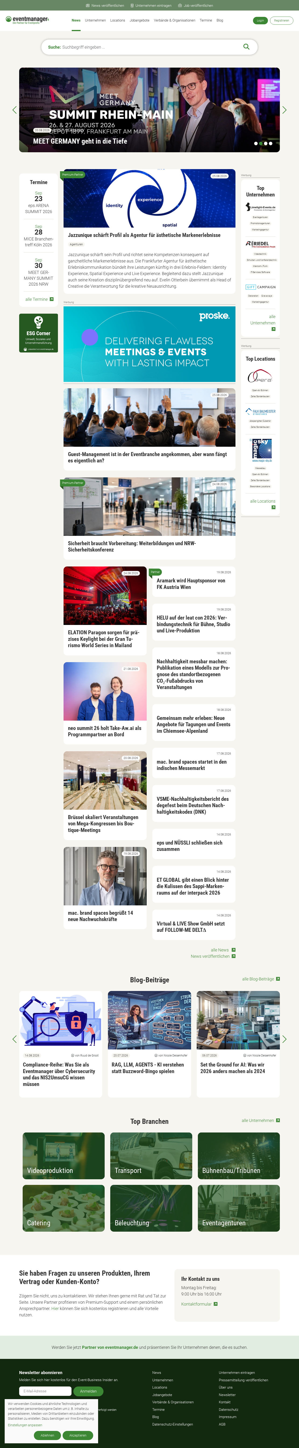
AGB (222, 1424)
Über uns (226, 1387)
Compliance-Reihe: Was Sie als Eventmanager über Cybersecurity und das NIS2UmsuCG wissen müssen (92, 132)
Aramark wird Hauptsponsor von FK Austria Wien (191, 583)
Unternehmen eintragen (153, 6)
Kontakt (225, 1402)
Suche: (54, 47)
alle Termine (36, 299)
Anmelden (88, 1391)
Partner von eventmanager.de (110, 1347)
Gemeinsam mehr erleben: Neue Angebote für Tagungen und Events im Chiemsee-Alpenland (193, 724)
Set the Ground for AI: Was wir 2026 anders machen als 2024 (232, 1068)
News (76, 20)
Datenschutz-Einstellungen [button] (172, 1424)
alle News (220, 949)
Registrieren (281, 20)
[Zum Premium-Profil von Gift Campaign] (260, 286)
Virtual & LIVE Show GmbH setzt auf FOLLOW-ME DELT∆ (191, 927)
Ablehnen (47, 1435)
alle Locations (262, 501)
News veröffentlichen (108, 6)
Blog (220, 20)
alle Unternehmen (262, 319)
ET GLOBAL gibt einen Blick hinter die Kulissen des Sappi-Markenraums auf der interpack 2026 (193, 886)
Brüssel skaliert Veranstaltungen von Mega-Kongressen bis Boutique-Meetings (103, 823)
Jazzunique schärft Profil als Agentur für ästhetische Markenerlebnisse (144, 235)
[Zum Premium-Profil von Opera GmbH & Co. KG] (260, 375)
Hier (55, 1308)
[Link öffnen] (149, 343)
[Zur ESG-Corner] (38, 333)
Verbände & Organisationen (174, 20)
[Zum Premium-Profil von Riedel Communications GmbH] (260, 244)
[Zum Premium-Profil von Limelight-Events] (260, 206)
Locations (117, 20)
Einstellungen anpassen (25, 1425)
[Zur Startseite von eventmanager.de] (27, 20)
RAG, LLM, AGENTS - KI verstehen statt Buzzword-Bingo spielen (148, 1068)
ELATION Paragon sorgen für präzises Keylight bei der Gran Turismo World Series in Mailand (103, 639)
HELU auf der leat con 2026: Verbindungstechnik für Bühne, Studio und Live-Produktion (193, 624)
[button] (15, 1039)
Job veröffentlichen (198, 6)
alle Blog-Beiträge (258, 978)
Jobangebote (140, 20)
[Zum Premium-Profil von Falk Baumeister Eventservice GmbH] (260, 411)
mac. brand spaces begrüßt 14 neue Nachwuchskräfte (100, 916)
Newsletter (227, 1395)
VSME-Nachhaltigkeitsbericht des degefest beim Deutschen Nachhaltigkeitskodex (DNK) (193, 805)
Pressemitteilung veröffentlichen (243, 1380)
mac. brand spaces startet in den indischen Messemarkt (192, 765)
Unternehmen (95, 20)
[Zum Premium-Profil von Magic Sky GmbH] (260, 449)
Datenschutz (228, 1410)
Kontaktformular (196, 1304)
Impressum (227, 1417)
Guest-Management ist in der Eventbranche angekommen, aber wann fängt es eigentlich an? (147, 457)
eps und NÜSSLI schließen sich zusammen (189, 846)
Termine (206, 20)
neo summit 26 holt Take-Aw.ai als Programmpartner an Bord (104, 731)
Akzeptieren (77, 1435)
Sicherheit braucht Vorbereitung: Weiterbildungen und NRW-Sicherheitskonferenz (132, 546)
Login (260, 20)
